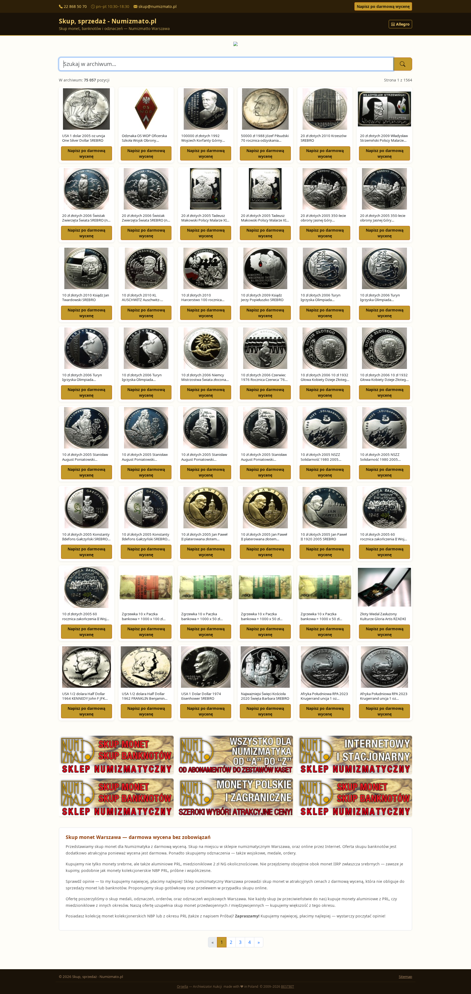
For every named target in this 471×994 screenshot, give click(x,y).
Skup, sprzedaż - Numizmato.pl (108, 21)
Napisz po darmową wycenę (383, 6)
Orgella (182, 986)
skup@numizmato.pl (157, 6)
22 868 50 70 (75, 6)
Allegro (403, 24)
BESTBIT (287, 986)
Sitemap (405, 976)
